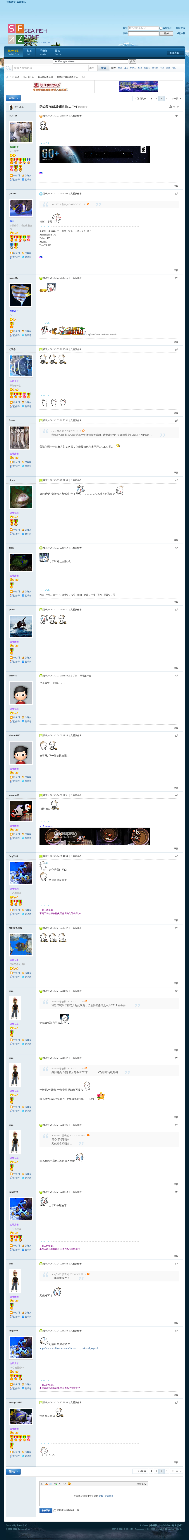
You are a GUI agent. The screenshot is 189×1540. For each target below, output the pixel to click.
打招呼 (16, 179)
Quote (60, 1484)
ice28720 (13, 115)
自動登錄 (167, 28)
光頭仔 (12, 349)
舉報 (176, 186)
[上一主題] (174, 106)
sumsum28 (14, 795)
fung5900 (13, 856)
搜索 (58, 52)
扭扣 (174, 68)
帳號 (125, 28)
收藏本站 (21, 2)
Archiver (144, 1525)
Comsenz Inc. (24, 1529)
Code (64, 1484)
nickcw (12, 480)
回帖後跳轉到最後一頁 (68, 1510)
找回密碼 (180, 28)
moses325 (13, 278)
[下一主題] (177, 106)
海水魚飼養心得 (45, 77)
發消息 (28, 179)
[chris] (11, 107)
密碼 (125, 33)
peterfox (13, 675)
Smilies (69, 1484)
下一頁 (175, 98)
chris (21, 107)
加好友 (28, 175)
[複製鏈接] (83, 107)
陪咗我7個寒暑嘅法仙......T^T (71, 77)
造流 (140, 68)
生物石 (133, 68)
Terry (11, 547)
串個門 (16, 175)
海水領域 (13, 52)
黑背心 (147, 68)
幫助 (29, 52)
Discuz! (20, 1525)
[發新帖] (13, 98)
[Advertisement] (95, 13)
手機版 (43, 52)
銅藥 (168, 68)
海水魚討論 (28, 77)
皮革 (162, 68)
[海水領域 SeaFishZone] (31, 44)
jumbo (12, 609)
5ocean (12, 420)
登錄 (101, 1496)
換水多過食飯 (15, 928)
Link (55, 1484)
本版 (91, 68)
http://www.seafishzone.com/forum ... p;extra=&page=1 (68, 1348)
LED (126, 68)
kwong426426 (15, 1402)
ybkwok (13, 193)
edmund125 (14, 735)
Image (51, 1484)
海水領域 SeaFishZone (7, 77)
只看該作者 (76, 115)
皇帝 (120, 68)
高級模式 (141, 1483)
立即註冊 (180, 33)
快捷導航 (174, 52)
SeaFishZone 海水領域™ (171, 1525)
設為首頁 (11, 2)
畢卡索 (155, 68)
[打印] (170, 106)
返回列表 (141, 98)
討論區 (16, 77)
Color (46, 1484)
